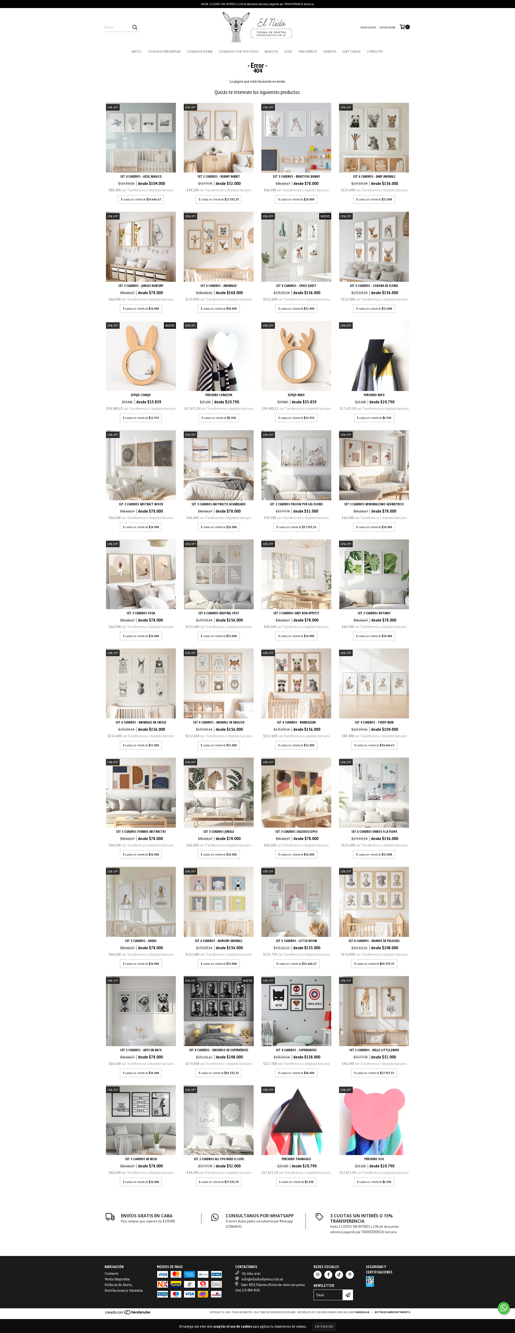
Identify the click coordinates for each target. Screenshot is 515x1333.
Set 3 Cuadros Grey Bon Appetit (296, 613)
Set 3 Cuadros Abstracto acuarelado (219, 504)
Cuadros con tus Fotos (239, 52)
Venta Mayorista (117, 1279)
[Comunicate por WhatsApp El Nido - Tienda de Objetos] (504, 1308)
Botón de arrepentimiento (392, 1312)
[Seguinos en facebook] (328, 1275)
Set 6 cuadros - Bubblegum (296, 722)
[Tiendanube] (128, 1314)
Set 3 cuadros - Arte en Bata (140, 1050)
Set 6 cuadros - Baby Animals (374, 176)
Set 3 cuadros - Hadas (141, 940)
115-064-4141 (251, 1273)
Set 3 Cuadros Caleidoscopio (296, 831)
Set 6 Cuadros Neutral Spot (218, 613)
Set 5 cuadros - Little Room (296, 940)
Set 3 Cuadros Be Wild (141, 1159)
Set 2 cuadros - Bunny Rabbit (218, 176)
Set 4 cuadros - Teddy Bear (374, 722)
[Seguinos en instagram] (318, 1275)
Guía (288, 52)
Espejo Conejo (141, 395)
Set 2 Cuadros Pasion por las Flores (296, 504)
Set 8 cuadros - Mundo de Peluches (374, 940)
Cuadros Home (200, 52)
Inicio (137, 52)
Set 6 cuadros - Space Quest (296, 285)
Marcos (271, 52)
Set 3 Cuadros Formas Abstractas (141, 831)
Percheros (308, 52)
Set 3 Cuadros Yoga (141, 613)
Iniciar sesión (387, 27)
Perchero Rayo (374, 395)
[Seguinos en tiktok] (339, 1275)
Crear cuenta (368, 27)
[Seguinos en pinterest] (350, 1275)
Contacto (375, 52)
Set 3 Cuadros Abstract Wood (141, 504)
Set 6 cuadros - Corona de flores (374, 285)
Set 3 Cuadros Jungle (218, 831)
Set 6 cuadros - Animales (218, 285)
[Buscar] (134, 27)
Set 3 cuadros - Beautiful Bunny (296, 176)
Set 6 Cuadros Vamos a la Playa (374, 831)
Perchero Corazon (218, 395)
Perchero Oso (374, 1159)
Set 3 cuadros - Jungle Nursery (140, 285)
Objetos (329, 52)
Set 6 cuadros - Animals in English (218, 722)
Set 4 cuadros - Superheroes (296, 1050)
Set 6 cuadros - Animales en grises (141, 722)
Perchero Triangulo (296, 1159)
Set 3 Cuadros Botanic (374, 613)
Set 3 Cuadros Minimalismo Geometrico (374, 504)
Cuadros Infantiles (164, 52)
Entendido (324, 1326)
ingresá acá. (362, 1312)
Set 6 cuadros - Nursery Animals (218, 940)
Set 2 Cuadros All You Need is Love (219, 1159)
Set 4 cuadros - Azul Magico (141, 176)
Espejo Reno (296, 395)
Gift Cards (351, 52)
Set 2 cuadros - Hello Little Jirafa (374, 1050)
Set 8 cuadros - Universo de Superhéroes (218, 1050)
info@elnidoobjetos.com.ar (262, 1279)
